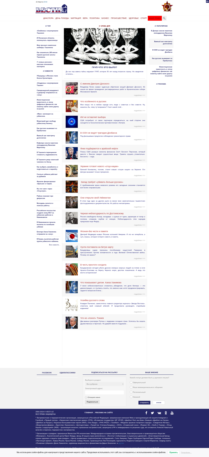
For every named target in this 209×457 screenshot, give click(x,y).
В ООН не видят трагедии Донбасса (98, 133)
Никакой (136, 397)
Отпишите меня (94, 397)
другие (121, 443)
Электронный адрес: (94, 388)
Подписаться (92, 402)
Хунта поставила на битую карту (96, 247)
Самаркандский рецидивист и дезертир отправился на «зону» (48, 93)
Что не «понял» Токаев (92, 318)
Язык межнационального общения (147, 387)
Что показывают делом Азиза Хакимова (100, 282)
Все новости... (54, 245)
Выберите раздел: (93, 380)
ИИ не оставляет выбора (93, 117)
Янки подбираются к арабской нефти (99, 148)
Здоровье (134, 18)
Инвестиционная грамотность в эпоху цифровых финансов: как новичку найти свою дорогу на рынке (48, 104)
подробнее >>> (139, 95)
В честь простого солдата (94, 265)
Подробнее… (186, 452)
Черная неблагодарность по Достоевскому (102, 213)
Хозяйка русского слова (92, 300)
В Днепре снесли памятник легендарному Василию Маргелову (47, 145)
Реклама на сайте (104, 413)
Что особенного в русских (93, 101)
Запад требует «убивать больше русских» (101, 182)
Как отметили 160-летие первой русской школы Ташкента (47, 55)
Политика (95, 18)
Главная (89, 413)
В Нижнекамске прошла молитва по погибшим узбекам (46, 224)
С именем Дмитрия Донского (94, 84)
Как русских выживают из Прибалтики (162, 60)
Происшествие (119, 18)
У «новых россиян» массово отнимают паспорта (45, 64)
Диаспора (48, 18)
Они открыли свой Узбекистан (95, 198)
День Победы (62, 18)
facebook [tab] (47, 373)
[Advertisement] (50, 272)
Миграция (76, 18)
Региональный (139, 392)
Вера (85, 18)
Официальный (139, 382)
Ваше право (155, 18)
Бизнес (105, 18)
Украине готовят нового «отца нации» (99, 166)
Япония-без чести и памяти (94, 231)
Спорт (144, 18)
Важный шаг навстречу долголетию (163, 43)
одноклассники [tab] (67, 373)
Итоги (158, 402)
